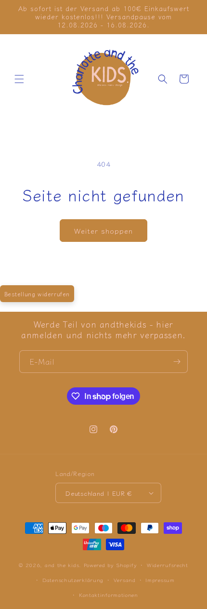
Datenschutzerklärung (73, 579)
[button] (19, 79)
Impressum (159, 579)
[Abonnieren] (176, 361)
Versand (125, 579)
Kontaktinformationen (108, 594)
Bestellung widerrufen (37, 294)
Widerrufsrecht (167, 565)
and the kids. (64, 565)
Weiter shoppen (103, 230)
